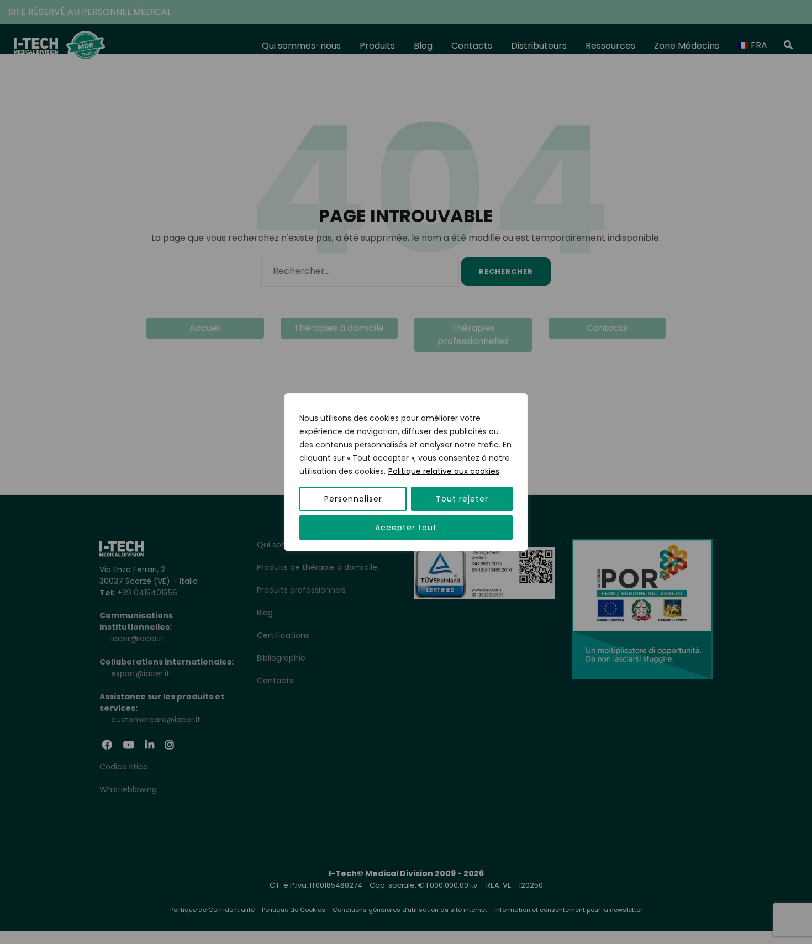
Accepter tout (406, 527)
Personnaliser (353, 498)
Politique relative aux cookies (443, 471)
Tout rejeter (462, 498)
